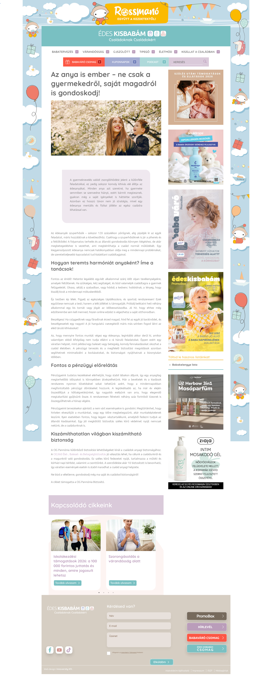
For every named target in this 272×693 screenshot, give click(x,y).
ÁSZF (209, 670)
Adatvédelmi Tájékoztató (129, 652)
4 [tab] (113, 592)
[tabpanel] (78, 554)
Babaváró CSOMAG (84, 62)
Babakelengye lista (184, 364)
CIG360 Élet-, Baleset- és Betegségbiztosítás (80, 454)
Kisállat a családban (198, 52)
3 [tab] (108, 592)
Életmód (165, 52)
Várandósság (93, 52)
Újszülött (121, 52)
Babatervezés (62, 52)
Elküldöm (159, 662)
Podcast (153, 62)
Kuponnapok (121, 62)
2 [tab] (103, 592)
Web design (49, 669)
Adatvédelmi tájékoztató (177, 670)
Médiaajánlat (222, 670)
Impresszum (198, 670)
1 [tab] (99, 592)
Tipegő (144, 52)
